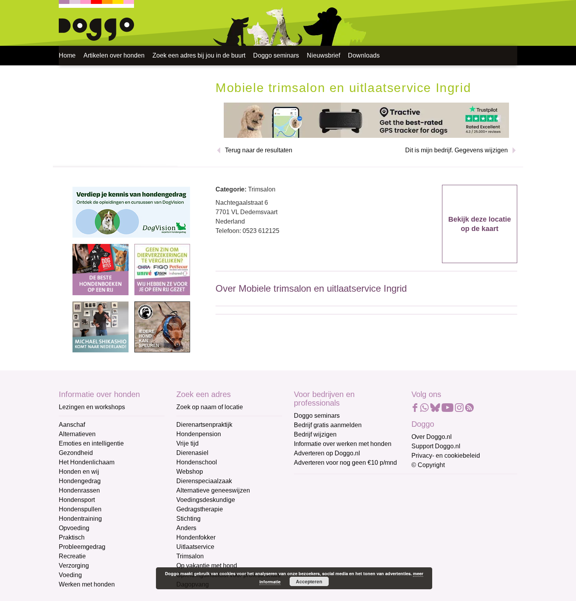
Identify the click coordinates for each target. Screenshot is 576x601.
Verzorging (74, 565)
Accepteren (309, 581)
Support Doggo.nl (435, 446)
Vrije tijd (187, 443)
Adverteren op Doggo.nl (327, 453)
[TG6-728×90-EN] (366, 119)
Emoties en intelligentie (91, 443)
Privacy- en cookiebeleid (445, 455)
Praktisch (72, 537)
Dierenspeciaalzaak (204, 481)
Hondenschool (196, 462)
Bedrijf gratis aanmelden (328, 425)
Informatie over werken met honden (342, 443)
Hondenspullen (80, 509)
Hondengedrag (80, 481)
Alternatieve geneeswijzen (213, 490)
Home (67, 55)
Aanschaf (72, 424)
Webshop (189, 471)
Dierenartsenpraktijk (204, 424)
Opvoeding (74, 528)
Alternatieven (77, 434)
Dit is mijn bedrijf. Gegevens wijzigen (456, 150)
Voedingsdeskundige (205, 499)
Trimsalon (190, 556)
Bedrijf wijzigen (315, 434)
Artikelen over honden (114, 55)
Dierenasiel (192, 452)
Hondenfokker (196, 537)
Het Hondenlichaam (86, 462)
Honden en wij (79, 471)
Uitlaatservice (195, 546)
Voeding (70, 575)
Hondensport (77, 499)
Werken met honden (87, 584)
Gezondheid (76, 452)
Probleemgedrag (82, 546)
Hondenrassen (79, 490)
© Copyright (428, 465)
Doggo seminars (276, 55)
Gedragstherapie (199, 509)
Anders (186, 528)
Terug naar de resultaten (258, 150)
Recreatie (72, 556)
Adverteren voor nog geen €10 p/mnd (345, 462)
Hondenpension (198, 434)
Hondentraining (80, 518)
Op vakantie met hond (206, 565)
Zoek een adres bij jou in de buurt (198, 55)
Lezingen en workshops (92, 407)
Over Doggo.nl (431, 436)
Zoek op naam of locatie (209, 407)
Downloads (364, 55)
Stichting (188, 518)
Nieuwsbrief (323, 55)
